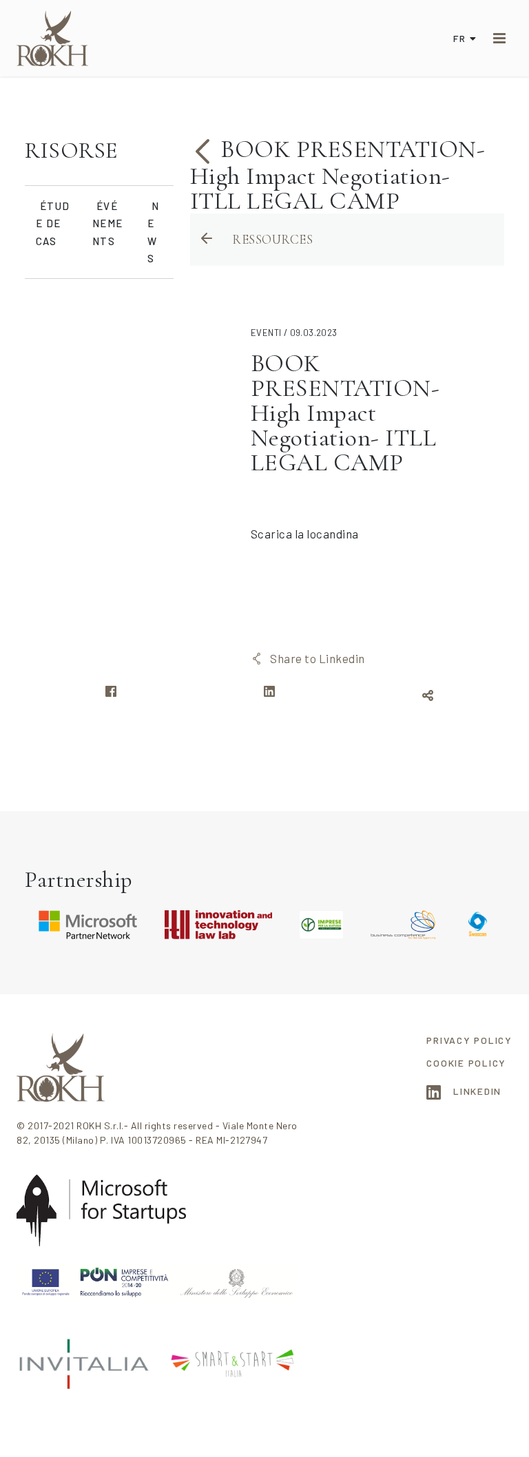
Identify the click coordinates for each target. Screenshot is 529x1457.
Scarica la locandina (305, 534)
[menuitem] (469, 1040)
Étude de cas (53, 223)
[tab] (99, 151)
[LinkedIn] (269, 695)
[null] (205, 149)
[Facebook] (110, 695)
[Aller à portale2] (52, 38)
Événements (107, 223)
